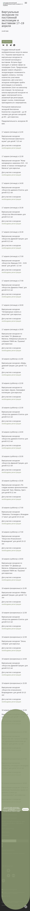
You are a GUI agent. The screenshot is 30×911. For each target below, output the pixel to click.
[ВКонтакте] (3, 45)
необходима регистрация (11, 148)
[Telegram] (10, 45)
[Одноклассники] (7, 45)
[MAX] (14, 45)
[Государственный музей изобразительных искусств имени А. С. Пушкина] (14, 5)
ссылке (18, 811)
